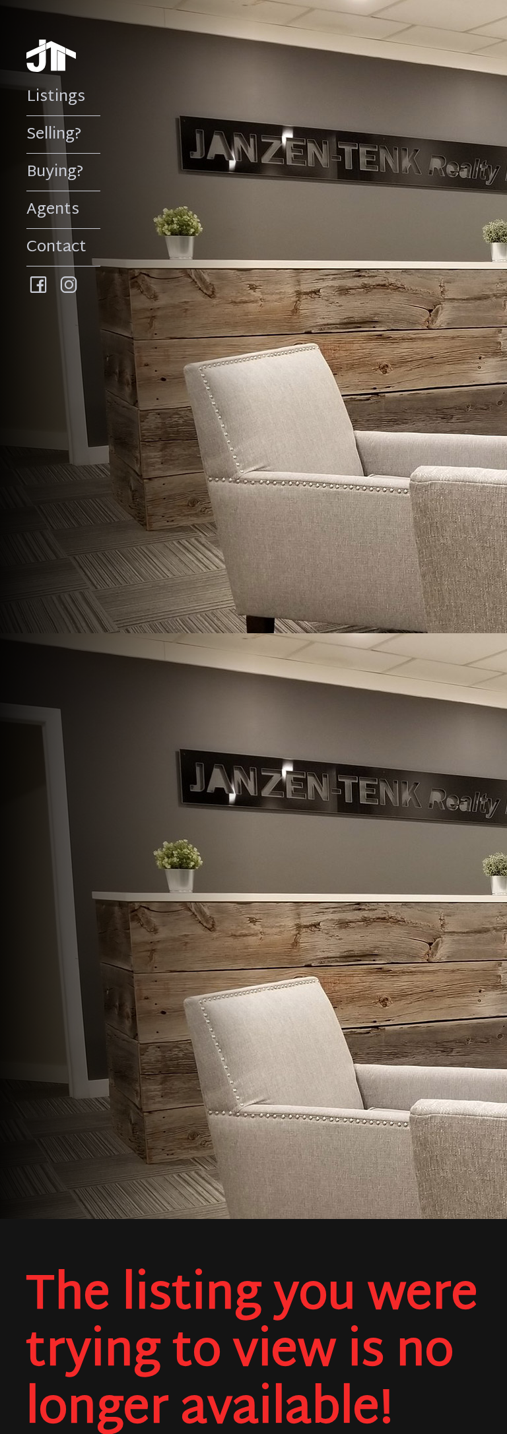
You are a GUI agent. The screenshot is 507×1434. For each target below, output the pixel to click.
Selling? (54, 134)
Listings (55, 96)
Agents (52, 209)
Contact (56, 247)
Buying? (55, 172)
